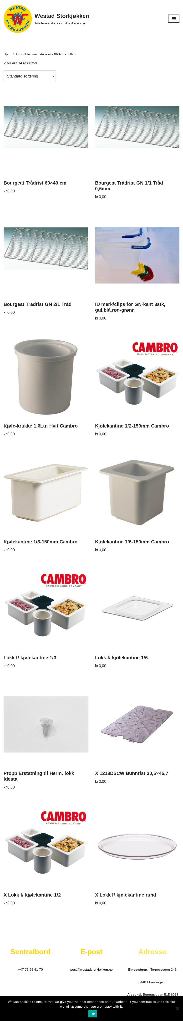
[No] (177, 1008)
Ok (93, 1014)
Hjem (7, 54)
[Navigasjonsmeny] (173, 19)
